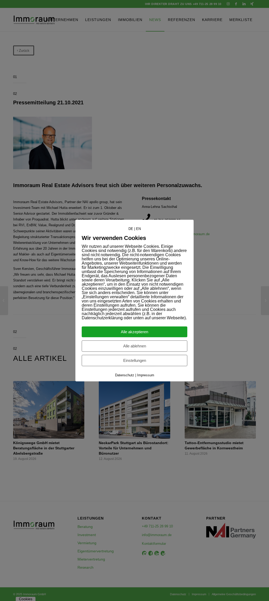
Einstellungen (134, 360)
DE (130, 229)
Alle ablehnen (134, 346)
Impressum (145, 375)
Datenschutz (124, 375)
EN (138, 229)
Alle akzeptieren (134, 332)
